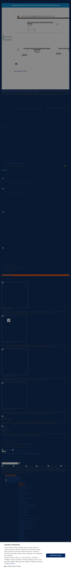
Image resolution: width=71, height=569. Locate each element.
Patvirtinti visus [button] (55, 555)
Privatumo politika (9, 563)
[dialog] (35, 555)
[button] (24, 566)
